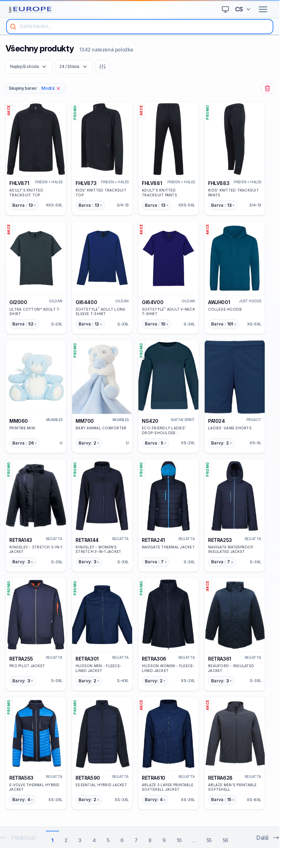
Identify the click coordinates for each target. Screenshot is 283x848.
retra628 (220, 778)
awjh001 (219, 302)
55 (209, 840)
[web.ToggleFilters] (102, 67)
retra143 (20, 540)
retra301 (87, 659)
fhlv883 (218, 183)
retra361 (219, 659)
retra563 (21, 778)
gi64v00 (152, 302)
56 (225, 840)
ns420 (150, 421)
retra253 (220, 540)
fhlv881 (152, 183)
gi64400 (86, 302)
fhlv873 (86, 183)
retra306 (154, 659)
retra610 (153, 778)
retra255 (21, 659)
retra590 (88, 778)
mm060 (18, 421)
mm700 (85, 421)
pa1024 (216, 421)
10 (179, 840)
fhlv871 (19, 183)
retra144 (87, 540)
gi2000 (18, 302)
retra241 (153, 540)
